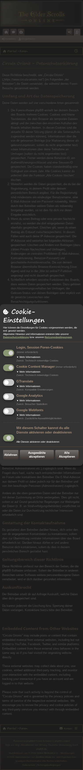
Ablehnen (10, 454)
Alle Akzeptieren (67, 454)
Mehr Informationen (28, 357)
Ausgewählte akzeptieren (37, 454)
